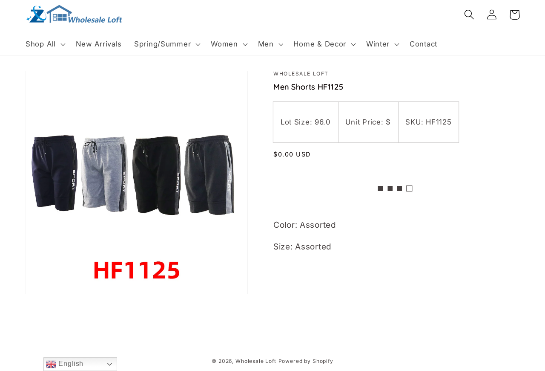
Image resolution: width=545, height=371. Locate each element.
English (69, 363)
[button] (45, 44)
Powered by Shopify (305, 361)
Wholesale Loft (255, 361)
